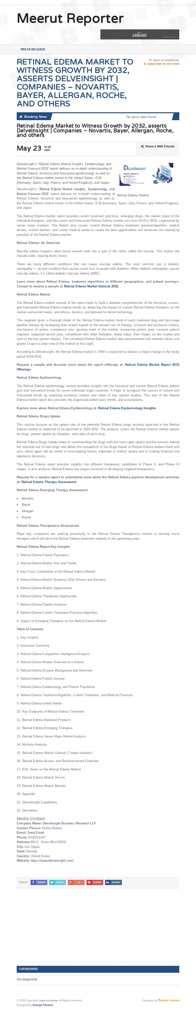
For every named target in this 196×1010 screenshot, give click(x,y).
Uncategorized (27, 979)
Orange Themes (43, 1005)
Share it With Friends (159, 146)
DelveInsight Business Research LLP (69, 823)
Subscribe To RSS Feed (163, 64)
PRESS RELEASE (33, 49)
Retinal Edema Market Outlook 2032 (91, 286)
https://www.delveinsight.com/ (52, 860)
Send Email (35, 832)
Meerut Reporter (70, 19)
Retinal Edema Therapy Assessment (49, 482)
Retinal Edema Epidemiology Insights (127, 408)
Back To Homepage (166, 60)
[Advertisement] (52, 929)
